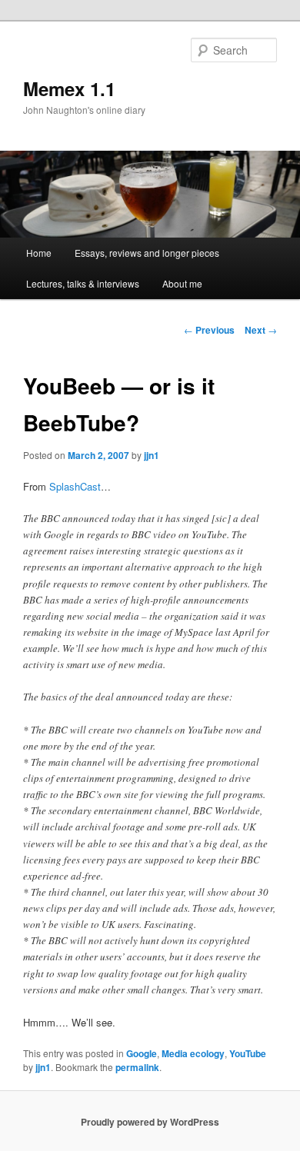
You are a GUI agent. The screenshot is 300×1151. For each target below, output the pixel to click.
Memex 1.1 (69, 88)
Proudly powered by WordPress (150, 1122)
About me (182, 283)
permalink (137, 1067)
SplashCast (75, 486)
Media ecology (193, 1053)
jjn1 (151, 455)
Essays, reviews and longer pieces (147, 252)
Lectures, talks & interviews (82, 283)
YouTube (247, 1053)
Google (141, 1053)
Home (39, 252)
